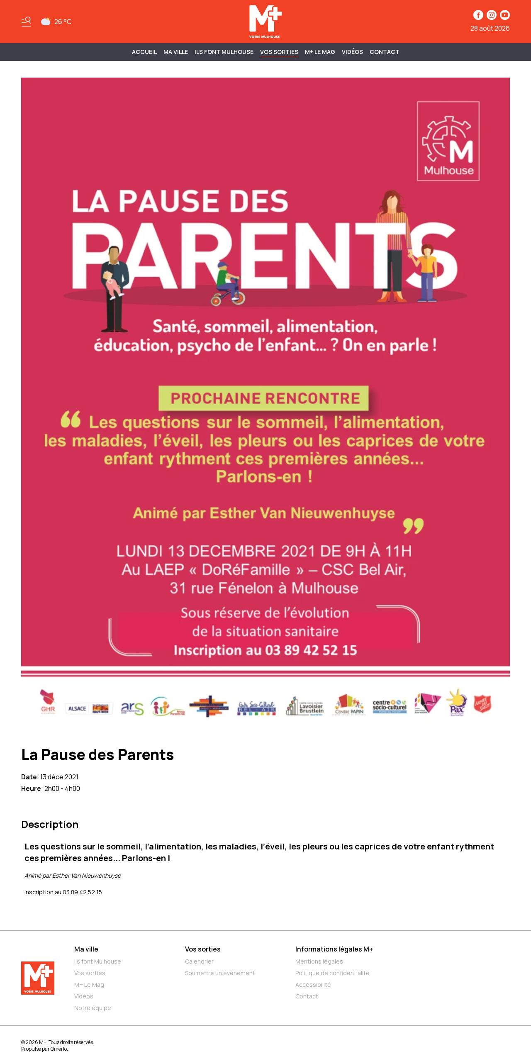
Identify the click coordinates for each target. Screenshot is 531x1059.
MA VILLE (175, 52)
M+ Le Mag (320, 52)
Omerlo (59, 1048)
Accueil (144, 52)
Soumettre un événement (220, 973)
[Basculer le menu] (26, 22)
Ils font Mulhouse (97, 961)
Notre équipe (92, 1008)
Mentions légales (319, 961)
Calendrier (199, 961)
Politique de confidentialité (332, 973)
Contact (384, 52)
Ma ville (86, 949)
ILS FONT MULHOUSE (224, 52)
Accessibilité (313, 984)
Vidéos (352, 52)
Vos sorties (279, 52)
